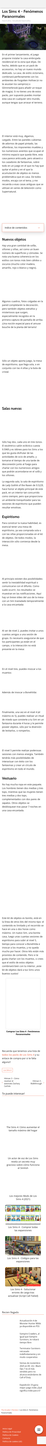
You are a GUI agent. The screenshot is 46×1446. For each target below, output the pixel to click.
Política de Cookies (10, 1435)
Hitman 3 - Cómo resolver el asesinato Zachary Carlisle (12, 1082)
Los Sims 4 (7, 1070)
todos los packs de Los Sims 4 (18, 1054)
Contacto (6, 1438)
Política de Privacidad (12, 1432)
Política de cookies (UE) (12, 1441)
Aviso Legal (7, 1428)
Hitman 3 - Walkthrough (36, 1082)
